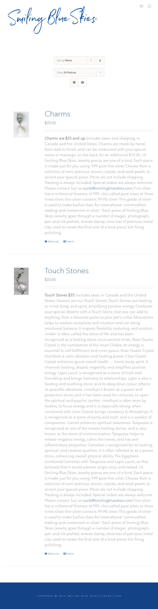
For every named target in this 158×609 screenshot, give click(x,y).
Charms (57, 113)
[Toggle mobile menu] (150, 6)
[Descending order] (100, 60)
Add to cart (53, 241)
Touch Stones (67, 270)
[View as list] (82, 83)
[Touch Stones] (21, 281)
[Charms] (21, 124)
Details (70, 241)
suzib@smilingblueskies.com (107, 188)
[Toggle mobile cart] (141, 6)
